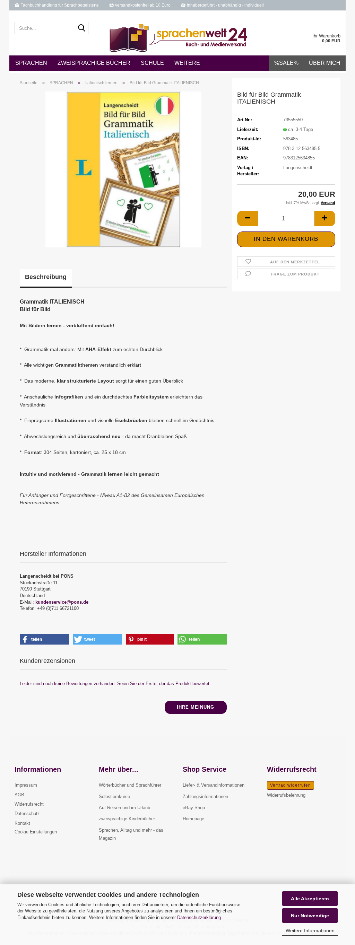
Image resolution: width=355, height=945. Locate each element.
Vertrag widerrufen (290, 785)
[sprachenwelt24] (178, 38)
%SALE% (286, 63)
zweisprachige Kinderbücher (127, 818)
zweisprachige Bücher (94, 63)
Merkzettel (329, 15)
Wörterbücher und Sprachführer (130, 785)
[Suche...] (81, 28)
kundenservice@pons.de (61, 602)
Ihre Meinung (195, 707)
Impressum (26, 785)
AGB (19, 794)
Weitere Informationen (310, 930)
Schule (152, 63)
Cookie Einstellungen (36, 831)
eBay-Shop (194, 807)
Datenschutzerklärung (199, 917)
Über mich (324, 63)
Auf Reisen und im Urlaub (124, 807)
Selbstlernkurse (114, 796)
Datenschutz (27, 813)
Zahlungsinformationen (205, 796)
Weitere (187, 63)
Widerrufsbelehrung (286, 795)
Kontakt (22, 823)
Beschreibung (46, 276)
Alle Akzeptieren (310, 898)
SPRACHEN (31, 63)
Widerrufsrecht (29, 804)
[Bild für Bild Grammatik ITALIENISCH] (123, 169)
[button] (263, 15)
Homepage (193, 818)
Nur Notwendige (310, 915)
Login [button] (298, 15)
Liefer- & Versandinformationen (213, 785)
